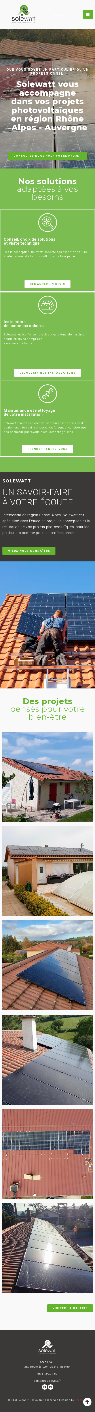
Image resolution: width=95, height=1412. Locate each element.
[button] (47, 156)
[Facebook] (44, 1387)
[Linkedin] (50, 1387)
